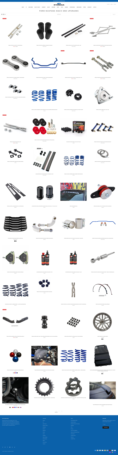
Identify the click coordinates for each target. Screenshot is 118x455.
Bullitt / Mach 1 (45, 425)
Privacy (72, 428)
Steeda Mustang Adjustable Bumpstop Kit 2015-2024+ (44, 291)
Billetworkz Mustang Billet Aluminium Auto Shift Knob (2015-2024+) (15, 404)
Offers (44, 440)
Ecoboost (44, 427)
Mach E (44, 428)
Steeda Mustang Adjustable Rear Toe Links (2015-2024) (103, 77)
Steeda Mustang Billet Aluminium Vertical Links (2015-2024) (15, 77)
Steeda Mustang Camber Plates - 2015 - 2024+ (102, 109)
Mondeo (44, 435)
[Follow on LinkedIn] (14, 447)
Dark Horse (45, 423)
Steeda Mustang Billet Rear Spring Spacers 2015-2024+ (103, 161)
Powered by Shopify (11, 451)
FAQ (71, 427)
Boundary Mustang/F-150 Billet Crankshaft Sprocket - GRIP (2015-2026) (44, 397)
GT (43, 422)
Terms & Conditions (74, 430)
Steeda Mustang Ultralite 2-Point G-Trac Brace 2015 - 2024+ (73, 77)
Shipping (72, 425)
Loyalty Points (73, 435)
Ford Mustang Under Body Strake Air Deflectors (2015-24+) (15, 336)
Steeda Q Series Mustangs (75, 423)
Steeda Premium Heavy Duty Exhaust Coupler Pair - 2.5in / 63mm (73, 238)
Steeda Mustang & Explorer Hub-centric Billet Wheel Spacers (73, 109)
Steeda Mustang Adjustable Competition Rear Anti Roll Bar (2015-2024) (102, 238)
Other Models (45, 437)
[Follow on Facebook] (2, 447)
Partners (72, 437)
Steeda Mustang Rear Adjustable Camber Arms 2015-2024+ (44, 238)
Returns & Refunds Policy (75, 432)
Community (45, 442)
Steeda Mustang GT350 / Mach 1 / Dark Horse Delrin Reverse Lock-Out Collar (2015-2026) (44, 336)
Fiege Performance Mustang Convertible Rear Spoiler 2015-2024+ (102, 404)
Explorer (44, 430)
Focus (44, 433)
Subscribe (106, 427)
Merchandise (45, 438)
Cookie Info (72, 433)
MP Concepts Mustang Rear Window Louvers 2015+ (15, 238)
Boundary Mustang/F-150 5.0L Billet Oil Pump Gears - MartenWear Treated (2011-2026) (73, 397)
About (44, 420)
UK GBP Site (73, 438)
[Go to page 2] (61, 411)
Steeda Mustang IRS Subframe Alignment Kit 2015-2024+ (44, 45)
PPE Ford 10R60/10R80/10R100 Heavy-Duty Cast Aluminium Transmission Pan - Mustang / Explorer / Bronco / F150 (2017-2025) (102, 370)
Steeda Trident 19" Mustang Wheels (102, 336)
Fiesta (44, 432)
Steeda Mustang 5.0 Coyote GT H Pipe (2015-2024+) (15, 45)
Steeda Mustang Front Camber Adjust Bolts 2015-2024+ (15, 161)
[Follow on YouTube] (9, 447)
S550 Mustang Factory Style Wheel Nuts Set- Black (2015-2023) (74, 336)
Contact (44, 443)
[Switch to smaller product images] (3, 14)
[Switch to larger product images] (1, 14)
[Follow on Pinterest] (7, 447)
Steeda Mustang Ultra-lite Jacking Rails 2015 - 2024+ (73, 45)
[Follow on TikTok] (12, 447)
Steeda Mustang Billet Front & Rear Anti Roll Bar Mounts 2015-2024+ (15, 97)
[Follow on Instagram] (5, 447)
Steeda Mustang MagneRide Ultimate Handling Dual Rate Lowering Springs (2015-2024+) (44, 109)
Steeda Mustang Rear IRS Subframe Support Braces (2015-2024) (102, 45)
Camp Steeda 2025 (74, 420)
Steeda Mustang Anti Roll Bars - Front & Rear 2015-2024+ (44, 77)
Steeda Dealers (73, 422)
